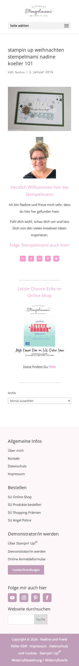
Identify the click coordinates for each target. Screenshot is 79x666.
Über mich (16, 450)
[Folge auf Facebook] (47, 597)
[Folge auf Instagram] (24, 597)
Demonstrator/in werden (27, 551)
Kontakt (14, 458)
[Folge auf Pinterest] (35, 597)
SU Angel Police (19, 520)
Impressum (16, 474)
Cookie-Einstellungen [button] (26, 570)
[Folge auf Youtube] (12, 597)
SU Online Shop (20, 497)
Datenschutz (17, 466)
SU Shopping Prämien (24, 512)
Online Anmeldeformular (27, 559)
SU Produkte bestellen (24, 504)
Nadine (20, 72)
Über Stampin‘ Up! (23, 543)
